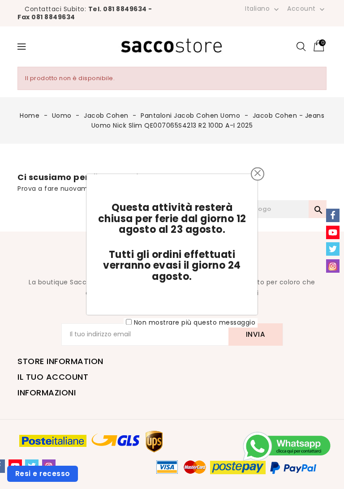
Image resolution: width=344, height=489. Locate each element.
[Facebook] (333, 215)
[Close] (257, 173)
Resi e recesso (42, 473)
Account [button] (307, 8)
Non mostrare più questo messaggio (195, 322)
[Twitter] (333, 249)
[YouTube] (333, 232)
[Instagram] (333, 266)
